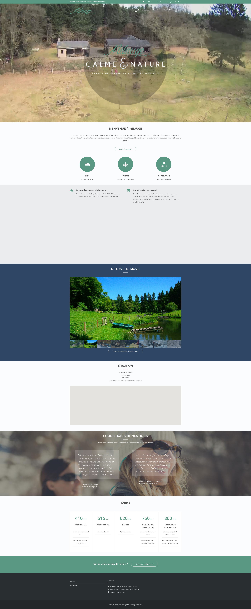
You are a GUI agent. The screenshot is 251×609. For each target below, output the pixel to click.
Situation (157, 10)
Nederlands (73, 585)
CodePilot (139, 605)
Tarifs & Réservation (172, 10)
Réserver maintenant (144, 564)
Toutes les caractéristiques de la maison (125, 351)
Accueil (136, 10)
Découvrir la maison (125, 149)
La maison (146, 10)
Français (72, 581)
